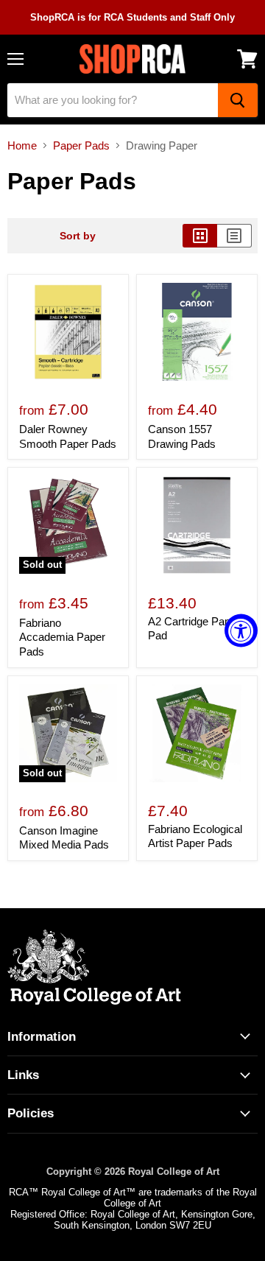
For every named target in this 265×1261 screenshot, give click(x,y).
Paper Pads (81, 145)
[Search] (238, 100)
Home (22, 145)
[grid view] (200, 235)
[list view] (234, 235)
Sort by (78, 236)
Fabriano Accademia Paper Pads (62, 637)
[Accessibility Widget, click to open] (241, 630)
